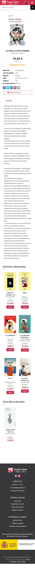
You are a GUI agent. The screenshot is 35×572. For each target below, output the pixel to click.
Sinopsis (9, 100)
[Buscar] (32, 7)
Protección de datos (17, 507)
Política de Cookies (17, 510)
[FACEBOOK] (15, 475)
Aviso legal (17, 501)
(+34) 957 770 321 (17, 484)
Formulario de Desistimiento (17, 526)
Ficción (17, 75)
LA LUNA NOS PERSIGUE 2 (25, 336)
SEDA (25, 293)
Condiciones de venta (17, 504)
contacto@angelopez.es (17, 487)
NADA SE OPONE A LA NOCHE (10, 294)
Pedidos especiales (17, 523)
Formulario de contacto (17, 490)
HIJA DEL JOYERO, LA (25, 379)
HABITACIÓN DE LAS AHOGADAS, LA (10, 431)
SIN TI (10, 378)
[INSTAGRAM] (19, 475)
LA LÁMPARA (10, 335)
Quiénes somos (17, 520)
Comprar (10, 307)
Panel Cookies (21, 561)
